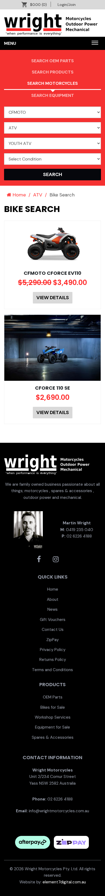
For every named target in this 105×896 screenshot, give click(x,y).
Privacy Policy (52, 649)
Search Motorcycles (52, 83)
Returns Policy (52, 659)
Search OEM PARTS (52, 61)
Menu (10, 43)
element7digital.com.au (64, 882)
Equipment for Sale (52, 727)
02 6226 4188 (79, 536)
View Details (52, 297)
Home (18, 195)
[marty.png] (28, 529)
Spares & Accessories (53, 737)
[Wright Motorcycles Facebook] (39, 559)
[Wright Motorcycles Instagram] (56, 559)
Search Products (53, 72)
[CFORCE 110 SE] (52, 348)
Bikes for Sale (52, 707)
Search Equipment (52, 95)
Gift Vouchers (52, 619)
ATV (37, 195)
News (52, 609)
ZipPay (52, 639)
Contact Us (53, 629)
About (52, 599)
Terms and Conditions (52, 669)
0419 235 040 (79, 529)
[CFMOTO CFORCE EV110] (52, 243)
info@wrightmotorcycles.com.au (59, 811)
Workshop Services (53, 717)
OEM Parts (52, 697)
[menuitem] (52, 589)
